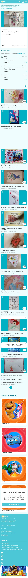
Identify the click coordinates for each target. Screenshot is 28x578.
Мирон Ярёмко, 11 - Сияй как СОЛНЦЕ (12, 271)
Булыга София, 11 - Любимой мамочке (12, 354)
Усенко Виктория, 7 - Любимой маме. (12, 333)
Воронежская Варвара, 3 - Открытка (12, 382)
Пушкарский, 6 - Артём (8, 250)
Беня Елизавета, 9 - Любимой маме (11, 375)
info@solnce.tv (4, 535)
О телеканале (5, 543)
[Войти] (23, 2)
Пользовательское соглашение (10, 547)
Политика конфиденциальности (10, 545)
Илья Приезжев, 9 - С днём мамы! (11, 126)
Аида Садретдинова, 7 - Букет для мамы (13, 105)
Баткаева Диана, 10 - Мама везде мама (12, 312)
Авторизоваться (14, 504)
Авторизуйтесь (21, 53)
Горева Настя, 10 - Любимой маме (11, 166)
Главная (3, 5)
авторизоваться (11, 345)
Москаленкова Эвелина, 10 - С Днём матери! (11, 229)
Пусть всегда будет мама (8, 6)
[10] (14, 379)
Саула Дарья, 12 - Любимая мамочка (11, 292)
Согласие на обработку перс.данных (11, 549)
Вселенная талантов (13, 5)
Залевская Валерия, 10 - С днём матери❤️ (13, 207)
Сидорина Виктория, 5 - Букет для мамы (13, 186)
